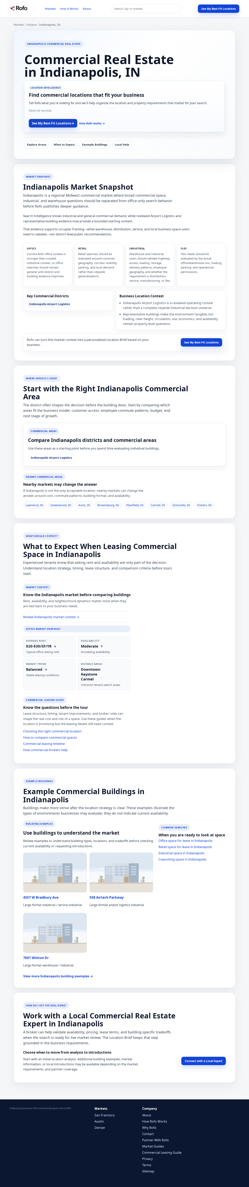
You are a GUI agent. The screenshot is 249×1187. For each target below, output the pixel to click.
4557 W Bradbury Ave (41, 897)
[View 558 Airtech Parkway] (121, 872)
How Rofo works (92, 123)
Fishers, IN (204, 505)
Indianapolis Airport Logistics (49, 304)
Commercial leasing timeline (44, 744)
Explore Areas (36, 144)
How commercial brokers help (45, 750)
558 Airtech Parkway (106, 897)
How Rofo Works (154, 1121)
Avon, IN (84, 505)
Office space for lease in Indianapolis (186, 841)
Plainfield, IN (134, 505)
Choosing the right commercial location (52, 731)
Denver (100, 1127)
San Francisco (105, 1115)
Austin (99, 1121)
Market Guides (153, 1146)
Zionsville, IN (181, 505)
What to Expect (64, 144)
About (87, 9)
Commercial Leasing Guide (161, 1152)
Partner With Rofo (155, 1140)
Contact (148, 1134)
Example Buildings (94, 144)
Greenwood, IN (61, 505)
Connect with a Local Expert (203, 1061)
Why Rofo (149, 1127)
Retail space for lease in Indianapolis (185, 847)
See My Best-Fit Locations (218, 9)
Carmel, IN (158, 505)
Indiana (32, 24)
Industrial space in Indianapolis (181, 853)
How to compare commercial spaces (50, 737)
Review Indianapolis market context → (51, 617)
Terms (146, 1165)
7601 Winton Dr (36, 958)
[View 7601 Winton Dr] (55, 933)
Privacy (147, 1159)
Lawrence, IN (34, 505)
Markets (50, 9)
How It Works (69, 9)
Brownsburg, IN (108, 505)
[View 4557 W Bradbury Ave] (55, 872)
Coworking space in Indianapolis (182, 859)
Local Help (122, 144)
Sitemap (148, 1171)
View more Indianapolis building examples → (58, 976)
